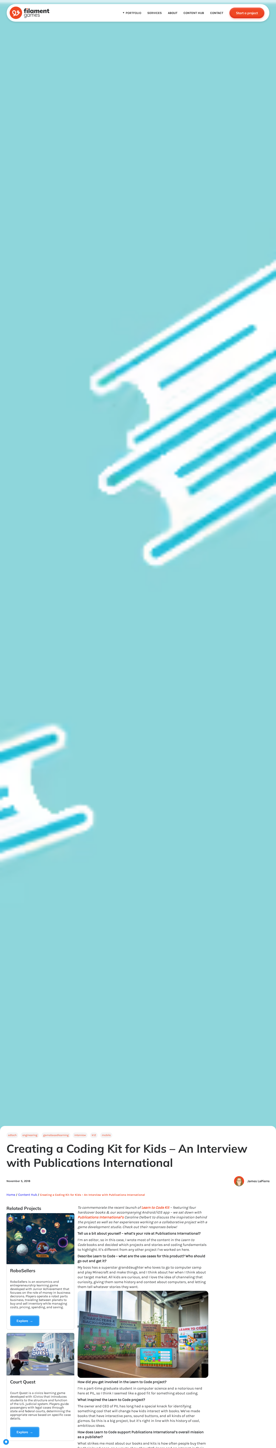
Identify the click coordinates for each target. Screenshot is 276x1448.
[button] (132, 13)
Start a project (247, 13)
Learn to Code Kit (155, 1207)
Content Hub (27, 1195)
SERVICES (154, 13)
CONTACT (216, 13)
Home (11, 1195)
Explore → (25, 1321)
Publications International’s (101, 1217)
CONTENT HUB (193, 13)
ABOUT (172, 13)
